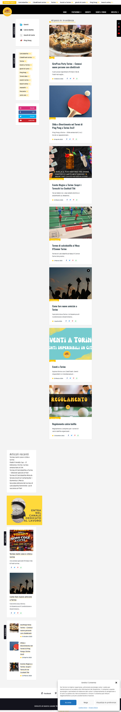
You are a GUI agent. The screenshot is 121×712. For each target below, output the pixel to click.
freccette (24, 91)
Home (65, 12)
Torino (54, 2)
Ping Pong (94, 2)
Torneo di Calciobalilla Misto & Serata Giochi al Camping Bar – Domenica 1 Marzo (21, 478)
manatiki (24, 88)
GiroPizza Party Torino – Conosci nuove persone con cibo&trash (67, 65)
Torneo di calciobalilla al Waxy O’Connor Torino (66, 247)
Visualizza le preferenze (106, 703)
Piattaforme (76, 12)
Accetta (68, 703)
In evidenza (54, 301)
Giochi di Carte (29, 35)
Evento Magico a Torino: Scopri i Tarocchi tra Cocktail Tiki (66, 186)
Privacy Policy (93, 708)
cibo (51, 58)
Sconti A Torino (101, 12)
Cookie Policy (83, 708)
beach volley (107, 2)
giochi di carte (81, 2)
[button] (116, 682)
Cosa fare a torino (56, 179)
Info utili (114, 12)
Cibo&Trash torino (41, 2)
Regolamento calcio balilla (64, 424)
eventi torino (25, 80)
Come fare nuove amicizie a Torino (64, 307)
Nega (86, 703)
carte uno (24, 95)
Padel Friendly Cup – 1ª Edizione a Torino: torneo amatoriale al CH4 (19, 465)
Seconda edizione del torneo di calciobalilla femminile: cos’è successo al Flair (21, 485)
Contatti (88, 12)
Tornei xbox (24, 76)
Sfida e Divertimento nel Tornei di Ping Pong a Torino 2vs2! (67, 126)
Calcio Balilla (29, 30)
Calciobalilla (24, 2)
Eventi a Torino (66, 2)
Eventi (26, 25)
